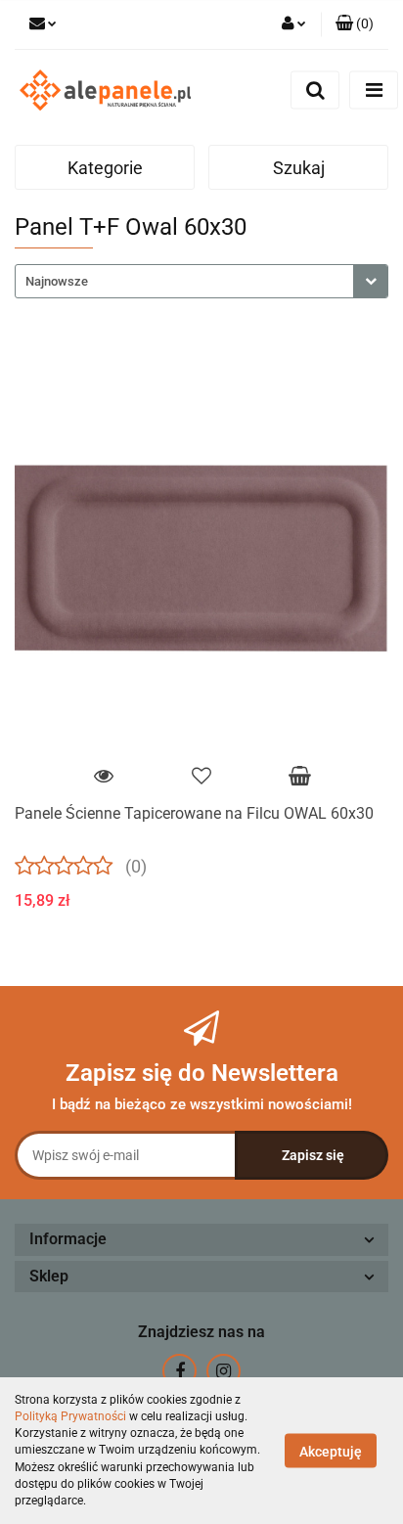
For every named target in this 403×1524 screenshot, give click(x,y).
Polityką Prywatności (70, 1416)
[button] (354, 24)
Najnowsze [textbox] (56, 281)
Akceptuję (330, 1451)
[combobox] (201, 281)
